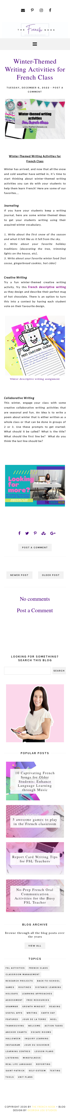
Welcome (34, 1026)
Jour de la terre (34, 1019)
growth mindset (33, 1006)
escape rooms (41, 1032)
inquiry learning (37, 1038)
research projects (19, 981)
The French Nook (43, 1106)
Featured (12, 1019)
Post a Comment (35, 547)
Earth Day (48, 1013)
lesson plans (44, 1051)
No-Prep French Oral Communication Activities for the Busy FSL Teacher (35, 896)
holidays (12, 994)
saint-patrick (15, 1071)
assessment (14, 1000)
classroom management (23, 974)
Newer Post (19, 575)
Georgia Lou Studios (42, 1110)
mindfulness (32, 1058)
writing (32, 1013)
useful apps (14, 1013)
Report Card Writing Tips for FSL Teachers (35, 858)
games (10, 987)
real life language (19, 1064)
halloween (13, 1038)
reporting (43, 1064)
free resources (38, 1000)
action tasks (54, 1026)
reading (54, 1006)
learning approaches (37, 994)
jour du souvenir (37, 1045)
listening (12, 1058)
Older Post (51, 575)
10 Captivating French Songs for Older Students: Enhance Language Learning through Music (35, 781)
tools (10, 1077)
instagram (13, 1045)
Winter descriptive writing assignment (35, 378)
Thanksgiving (15, 1026)
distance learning (48, 987)
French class (38, 968)
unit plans (25, 1077)
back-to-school (48, 981)
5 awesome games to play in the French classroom (35, 821)
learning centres (18, 1051)
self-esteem (37, 1071)
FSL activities (15, 968)
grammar (12, 1006)
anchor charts (16, 1032)
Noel (53, 1019)
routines (24, 987)
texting (55, 1071)
